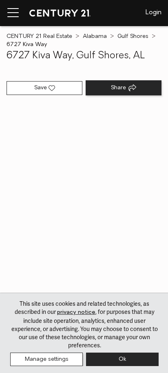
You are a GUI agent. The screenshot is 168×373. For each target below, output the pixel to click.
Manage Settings (47, 359)
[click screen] (84, 199)
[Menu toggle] (13, 13)
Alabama (95, 36)
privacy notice (76, 312)
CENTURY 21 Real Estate (39, 36)
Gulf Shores (132, 36)
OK (122, 359)
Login (153, 12)
